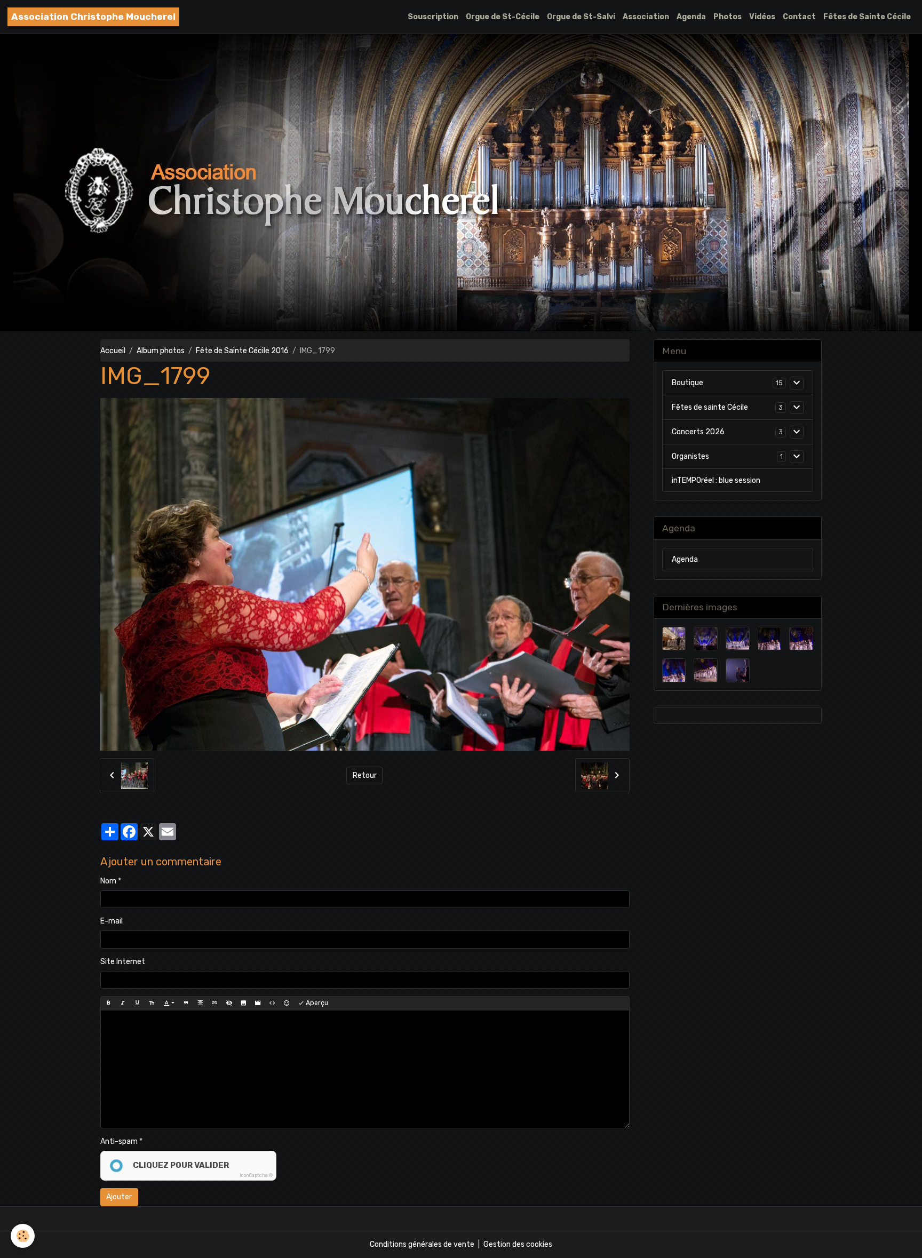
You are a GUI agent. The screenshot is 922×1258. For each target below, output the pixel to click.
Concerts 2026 (698, 431)
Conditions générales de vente (422, 1244)
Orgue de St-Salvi (581, 16)
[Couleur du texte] (169, 1003)
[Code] (272, 1003)
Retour (365, 775)
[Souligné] (137, 1003)
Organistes (690, 456)
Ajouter (119, 1196)
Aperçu (316, 1003)
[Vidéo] (257, 1003)
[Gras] (108, 1003)
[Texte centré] (200, 1003)
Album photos (161, 350)
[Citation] (185, 1003)
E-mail (111, 921)
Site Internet (122, 961)
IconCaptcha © (256, 1175)
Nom (108, 881)
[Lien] (214, 1003)
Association (646, 16)
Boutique (687, 382)
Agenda (691, 16)
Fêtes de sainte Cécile (710, 407)
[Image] (243, 1003)
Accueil (112, 350)
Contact (799, 16)
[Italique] (122, 1003)
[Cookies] (23, 1236)
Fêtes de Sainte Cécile (867, 16)
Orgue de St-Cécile (502, 16)
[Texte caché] (228, 1003)
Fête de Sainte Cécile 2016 (242, 350)
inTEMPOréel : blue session (716, 480)
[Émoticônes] (286, 1003)
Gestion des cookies (517, 1244)
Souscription (433, 16)
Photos (727, 16)
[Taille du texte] (151, 1003)
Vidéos (762, 16)
